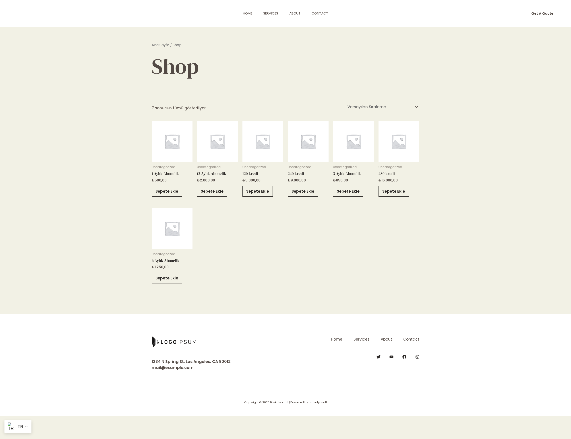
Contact (320, 13)
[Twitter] (379, 357)
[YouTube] (391, 357)
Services (270, 13)
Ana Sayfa (160, 45)
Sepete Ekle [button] (166, 191)
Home (247, 13)
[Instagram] (417, 357)
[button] (542, 13)
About (294, 13)
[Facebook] (404, 357)
